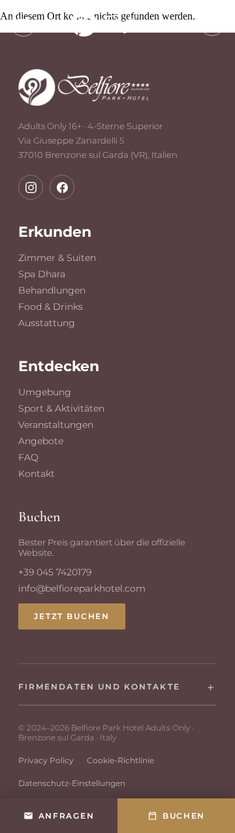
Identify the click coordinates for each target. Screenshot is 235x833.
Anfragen (66, 816)
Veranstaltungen (55, 424)
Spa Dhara (41, 274)
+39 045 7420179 (54, 572)
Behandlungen (52, 290)
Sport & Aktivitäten (61, 408)
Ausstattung (46, 323)
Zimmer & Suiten (57, 257)
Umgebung (44, 392)
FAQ (28, 457)
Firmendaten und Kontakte (99, 686)
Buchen (184, 816)
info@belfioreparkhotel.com (82, 588)
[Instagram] (30, 187)
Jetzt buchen (72, 616)
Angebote (40, 441)
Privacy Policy (46, 760)
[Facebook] (62, 187)
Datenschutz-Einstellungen (71, 783)
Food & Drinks (50, 306)
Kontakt (36, 473)
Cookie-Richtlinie (120, 760)
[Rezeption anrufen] (212, 23)
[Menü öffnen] (23, 23)
